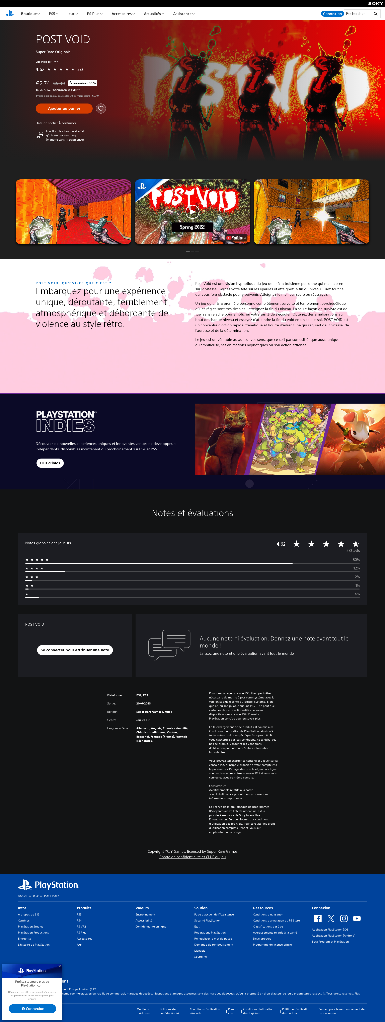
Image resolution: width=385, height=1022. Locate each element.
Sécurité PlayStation (207, 920)
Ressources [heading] (263, 908)
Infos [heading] (22, 908)
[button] (192, 211)
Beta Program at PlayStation (330, 941)
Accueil (22, 896)
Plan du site (233, 1011)
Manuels (199, 950)
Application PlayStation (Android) (333, 935)
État (197, 926)
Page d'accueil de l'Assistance (214, 914)
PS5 (52, 13)
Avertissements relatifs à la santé (231, 790)
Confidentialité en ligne (151, 926)
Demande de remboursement (213, 944)
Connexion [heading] (321, 908)
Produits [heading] (84, 908)
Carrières (24, 920)
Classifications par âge (268, 926)
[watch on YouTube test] (236, 238)
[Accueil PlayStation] (10, 13)
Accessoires (122, 13)
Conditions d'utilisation (268, 914)
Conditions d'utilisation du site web (207, 1011)
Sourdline (200, 956)
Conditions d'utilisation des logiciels (258, 1011)
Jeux (71, 13)
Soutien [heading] (201, 908)
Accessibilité (144, 920)
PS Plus (93, 13)
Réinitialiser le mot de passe (213, 938)
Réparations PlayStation (210, 932)
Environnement (145, 914)
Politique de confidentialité (169, 1011)
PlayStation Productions (33, 932)
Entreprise (24, 938)
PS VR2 (81, 926)
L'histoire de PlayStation (34, 944)
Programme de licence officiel (273, 944)
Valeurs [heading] (142, 908)
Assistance (182, 13)
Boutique (29, 13)
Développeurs (262, 938)
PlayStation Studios (30, 926)
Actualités (152, 13)
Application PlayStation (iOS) (330, 929)
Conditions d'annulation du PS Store (276, 920)
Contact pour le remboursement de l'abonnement (342, 1011)
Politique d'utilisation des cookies (296, 1011)
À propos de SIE (28, 914)
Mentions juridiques (143, 1011)
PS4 (79, 920)
